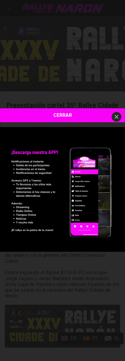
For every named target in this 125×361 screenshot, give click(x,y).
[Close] (116, 117)
